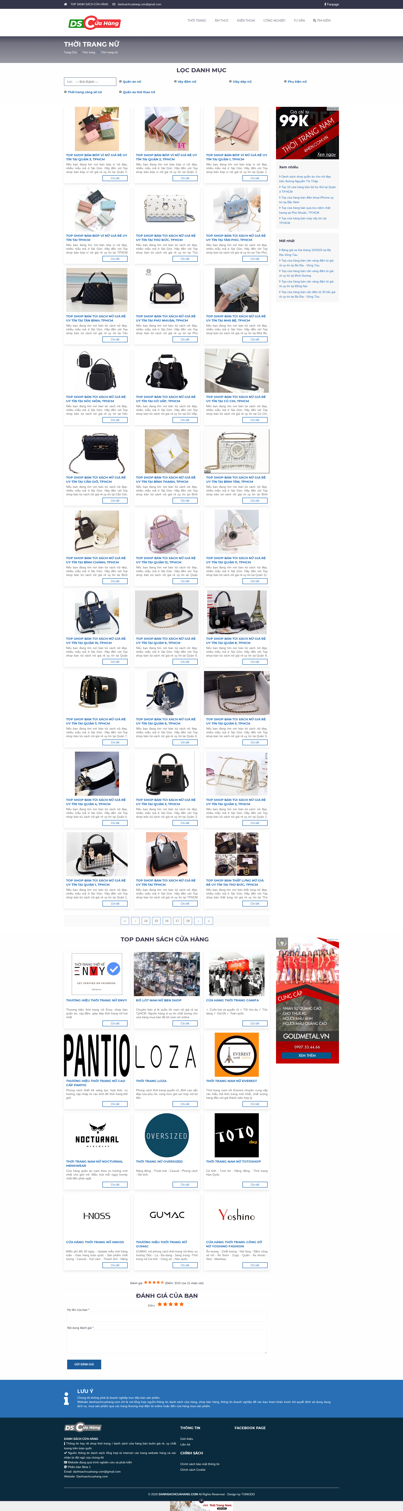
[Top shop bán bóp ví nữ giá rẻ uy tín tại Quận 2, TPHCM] (167, 129)
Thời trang (88, 52)
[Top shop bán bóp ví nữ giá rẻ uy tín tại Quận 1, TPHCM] (237, 129)
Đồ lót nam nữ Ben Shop (159, 1000)
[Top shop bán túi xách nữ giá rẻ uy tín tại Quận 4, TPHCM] (97, 774)
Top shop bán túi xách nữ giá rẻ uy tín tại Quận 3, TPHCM (166, 802)
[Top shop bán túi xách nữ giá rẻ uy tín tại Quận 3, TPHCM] (167, 774)
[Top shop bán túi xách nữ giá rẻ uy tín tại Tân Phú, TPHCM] (237, 209)
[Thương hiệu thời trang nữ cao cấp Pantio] (97, 1055)
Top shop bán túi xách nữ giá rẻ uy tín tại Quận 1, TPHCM (96, 882)
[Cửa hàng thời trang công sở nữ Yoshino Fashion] (237, 1216)
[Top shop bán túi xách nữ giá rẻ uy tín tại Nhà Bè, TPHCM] (237, 290)
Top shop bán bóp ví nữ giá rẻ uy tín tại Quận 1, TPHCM (236, 157)
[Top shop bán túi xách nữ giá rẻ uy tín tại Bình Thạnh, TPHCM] (167, 451)
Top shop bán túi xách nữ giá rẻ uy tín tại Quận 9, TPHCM (166, 641)
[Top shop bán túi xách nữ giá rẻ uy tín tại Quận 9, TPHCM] (167, 612)
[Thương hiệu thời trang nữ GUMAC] (167, 1216)
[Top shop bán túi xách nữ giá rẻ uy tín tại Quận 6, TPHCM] (167, 693)
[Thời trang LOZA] (167, 1055)
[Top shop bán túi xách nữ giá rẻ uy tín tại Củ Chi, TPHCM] (237, 371)
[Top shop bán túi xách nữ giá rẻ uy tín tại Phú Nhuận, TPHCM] (167, 290)
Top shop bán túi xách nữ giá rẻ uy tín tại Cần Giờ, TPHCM (96, 479)
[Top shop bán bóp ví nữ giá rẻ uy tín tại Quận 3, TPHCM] (97, 129)
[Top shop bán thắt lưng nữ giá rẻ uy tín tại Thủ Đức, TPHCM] (237, 854)
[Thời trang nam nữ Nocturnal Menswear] (97, 1135)
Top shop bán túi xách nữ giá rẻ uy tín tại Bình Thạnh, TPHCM (166, 479)
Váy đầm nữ (187, 82)
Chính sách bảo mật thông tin (200, 1464)
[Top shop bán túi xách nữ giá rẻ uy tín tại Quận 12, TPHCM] (167, 532)
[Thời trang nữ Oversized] (167, 1135)
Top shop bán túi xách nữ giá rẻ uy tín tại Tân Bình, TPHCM (96, 318)
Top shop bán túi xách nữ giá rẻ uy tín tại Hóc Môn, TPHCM (96, 399)
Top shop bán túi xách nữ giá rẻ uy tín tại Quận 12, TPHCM (166, 560)
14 (146, 920)
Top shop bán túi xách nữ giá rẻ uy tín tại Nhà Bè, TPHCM (236, 318)
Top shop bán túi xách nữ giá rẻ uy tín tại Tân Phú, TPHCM (236, 238)
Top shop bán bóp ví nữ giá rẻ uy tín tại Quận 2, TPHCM (166, 157)
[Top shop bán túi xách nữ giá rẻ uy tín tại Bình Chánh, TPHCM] (97, 532)
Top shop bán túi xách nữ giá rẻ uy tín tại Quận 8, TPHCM (236, 641)
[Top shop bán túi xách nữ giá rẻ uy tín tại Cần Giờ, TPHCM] (97, 451)
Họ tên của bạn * (78, 1309)
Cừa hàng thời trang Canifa (232, 1000)
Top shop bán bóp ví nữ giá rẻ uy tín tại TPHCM (96, 238)
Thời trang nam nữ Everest (231, 1081)
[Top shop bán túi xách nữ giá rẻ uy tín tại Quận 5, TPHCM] (237, 693)
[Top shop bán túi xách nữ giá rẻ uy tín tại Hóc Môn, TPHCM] (97, 371)
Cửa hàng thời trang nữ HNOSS (95, 1242)
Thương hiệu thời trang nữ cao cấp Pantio (95, 1083)
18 (188, 920)
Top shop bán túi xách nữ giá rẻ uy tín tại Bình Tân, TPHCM (236, 479)
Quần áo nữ (132, 82)
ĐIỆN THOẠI (246, 20)
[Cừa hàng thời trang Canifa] (237, 974)
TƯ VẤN (299, 20)
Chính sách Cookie (192, 1469)
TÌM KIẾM (323, 20)
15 (156, 920)
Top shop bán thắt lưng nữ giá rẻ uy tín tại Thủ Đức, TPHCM (235, 882)
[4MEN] (307, 158)
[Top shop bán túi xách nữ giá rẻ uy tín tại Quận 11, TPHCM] (237, 532)
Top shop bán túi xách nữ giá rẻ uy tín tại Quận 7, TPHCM (96, 721)
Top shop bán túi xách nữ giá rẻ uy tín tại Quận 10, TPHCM (96, 641)
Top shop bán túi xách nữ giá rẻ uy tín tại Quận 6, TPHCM (166, 721)
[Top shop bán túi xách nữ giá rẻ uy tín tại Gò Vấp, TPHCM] (167, 371)
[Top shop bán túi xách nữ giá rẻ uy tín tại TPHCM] (167, 854)
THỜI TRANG (197, 20)
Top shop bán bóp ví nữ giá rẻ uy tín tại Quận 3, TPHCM (96, 157)
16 (167, 920)
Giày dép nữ (242, 82)
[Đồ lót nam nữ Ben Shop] (167, 974)
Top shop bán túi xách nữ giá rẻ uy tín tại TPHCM (166, 882)
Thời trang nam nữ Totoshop (233, 1161)
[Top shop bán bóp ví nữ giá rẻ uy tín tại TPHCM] (97, 209)
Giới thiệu (186, 1438)
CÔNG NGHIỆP (274, 20)
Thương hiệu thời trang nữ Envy (96, 1000)
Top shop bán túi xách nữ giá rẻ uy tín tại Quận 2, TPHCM (236, 802)
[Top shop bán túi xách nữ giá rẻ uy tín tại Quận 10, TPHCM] (97, 612)
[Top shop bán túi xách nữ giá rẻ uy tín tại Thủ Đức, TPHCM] (167, 209)
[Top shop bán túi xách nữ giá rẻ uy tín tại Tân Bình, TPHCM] (97, 290)
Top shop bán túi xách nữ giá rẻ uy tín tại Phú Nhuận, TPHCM (166, 318)
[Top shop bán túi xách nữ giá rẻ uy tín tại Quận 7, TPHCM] (97, 693)
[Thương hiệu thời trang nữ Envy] (97, 974)
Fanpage (332, 4)
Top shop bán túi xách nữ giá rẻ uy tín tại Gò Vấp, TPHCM (166, 399)
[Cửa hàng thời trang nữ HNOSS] (97, 1216)
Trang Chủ (70, 52)
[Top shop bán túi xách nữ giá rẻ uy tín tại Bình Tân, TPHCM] (237, 451)
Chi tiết (115, 178)
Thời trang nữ (109, 52)
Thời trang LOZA (151, 1081)
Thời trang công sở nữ (85, 92)
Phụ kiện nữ (297, 82)
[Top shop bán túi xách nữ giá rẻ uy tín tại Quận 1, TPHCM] (97, 854)
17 (177, 920)
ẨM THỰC (222, 20)
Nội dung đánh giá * (80, 1327)
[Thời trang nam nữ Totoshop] (237, 1135)
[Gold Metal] (307, 1062)
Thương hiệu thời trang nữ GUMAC (161, 1244)
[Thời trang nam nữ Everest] (237, 1055)
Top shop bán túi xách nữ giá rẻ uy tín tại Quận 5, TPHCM (236, 721)
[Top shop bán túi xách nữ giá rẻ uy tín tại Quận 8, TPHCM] (237, 612)
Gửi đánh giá (84, 1364)
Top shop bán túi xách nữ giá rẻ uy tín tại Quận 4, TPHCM (96, 802)
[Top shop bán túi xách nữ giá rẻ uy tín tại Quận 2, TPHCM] (237, 774)
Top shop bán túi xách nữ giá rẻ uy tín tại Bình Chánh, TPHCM (96, 560)
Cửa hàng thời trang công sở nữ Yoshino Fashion (234, 1244)
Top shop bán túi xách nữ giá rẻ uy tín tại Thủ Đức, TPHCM (166, 238)
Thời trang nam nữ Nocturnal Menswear (94, 1163)
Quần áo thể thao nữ (139, 92)
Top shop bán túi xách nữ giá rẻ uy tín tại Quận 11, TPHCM (236, 560)
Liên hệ (185, 1444)
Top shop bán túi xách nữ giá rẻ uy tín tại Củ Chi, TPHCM (236, 399)
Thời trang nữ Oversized (159, 1161)
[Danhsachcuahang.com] (94, 22)
